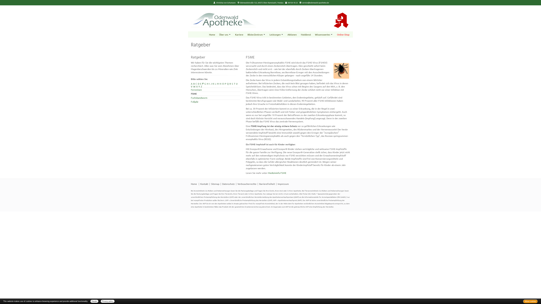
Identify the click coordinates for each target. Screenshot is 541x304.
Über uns (223, 34)
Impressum (283, 183)
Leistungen (275, 34)
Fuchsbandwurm (199, 97)
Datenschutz (228, 183)
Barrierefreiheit (267, 183)
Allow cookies (530, 301)
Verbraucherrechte (247, 183)
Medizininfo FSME (277, 172)
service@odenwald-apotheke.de (315, 2)
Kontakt (204, 183)
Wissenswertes (322, 34)
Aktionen (292, 34)
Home (212, 34)
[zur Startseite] (229, 17)
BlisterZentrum (255, 34)
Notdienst (306, 34)
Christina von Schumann (226, 2)
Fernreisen (196, 89)
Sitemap (215, 183)
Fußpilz (194, 101)
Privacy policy (107, 301)
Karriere (239, 34)
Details (94, 301)
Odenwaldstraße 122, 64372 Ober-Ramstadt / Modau (261, 2)
